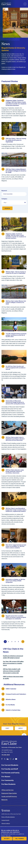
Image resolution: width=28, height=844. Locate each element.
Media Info (4, 799)
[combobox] (14, 202)
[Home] (11, 4)
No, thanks (20, 838)
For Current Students (9, 765)
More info (8, 835)
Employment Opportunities (9, 793)
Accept (7, 838)
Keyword (4, 190)
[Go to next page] (22, 641)
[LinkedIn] (7, 759)
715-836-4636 (5, 755)
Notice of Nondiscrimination (8, 817)
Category (4, 198)
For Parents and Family (10, 773)
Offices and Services (7, 790)
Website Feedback (5, 823)
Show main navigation (25, 4)
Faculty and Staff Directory (9, 796)
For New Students (8, 784)
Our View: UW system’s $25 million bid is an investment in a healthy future (13, 663)
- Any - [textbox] (5, 202)
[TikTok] (13, 759)
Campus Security (5, 820)
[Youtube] (16, 759)
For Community (7, 780)
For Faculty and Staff (9, 769)
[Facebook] (2, 759)
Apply (21, 728)
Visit (7, 728)
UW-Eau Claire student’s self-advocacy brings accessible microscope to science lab (12, 671)
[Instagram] (10, 759)
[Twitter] (4, 759)
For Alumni (5, 776)
